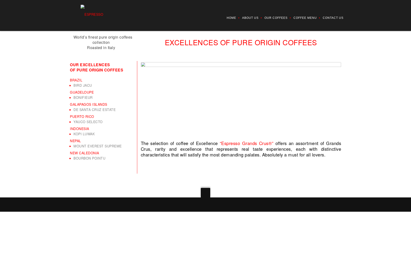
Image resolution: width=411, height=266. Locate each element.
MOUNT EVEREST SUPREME (97, 146)
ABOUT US (250, 18)
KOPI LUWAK (84, 133)
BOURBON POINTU (89, 158)
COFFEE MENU (305, 18)
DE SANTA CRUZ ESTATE (94, 109)
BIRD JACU (82, 85)
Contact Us (333, 18)
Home (231, 18)
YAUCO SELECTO (88, 121)
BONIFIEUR (83, 97)
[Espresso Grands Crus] (93, 13)
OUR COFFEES (276, 18)
